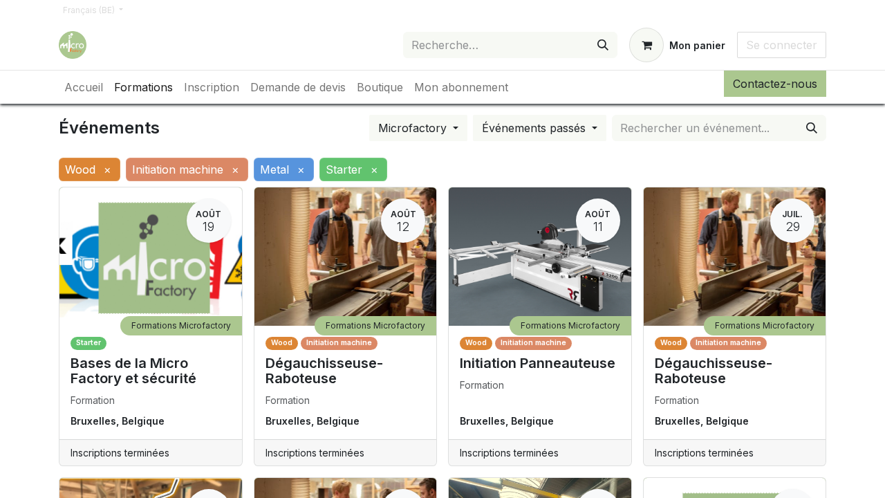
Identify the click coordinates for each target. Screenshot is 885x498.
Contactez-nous (775, 84)
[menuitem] (84, 87)
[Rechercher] (602, 45)
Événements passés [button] (535, 128)
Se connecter (781, 45)
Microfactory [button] (414, 128)
